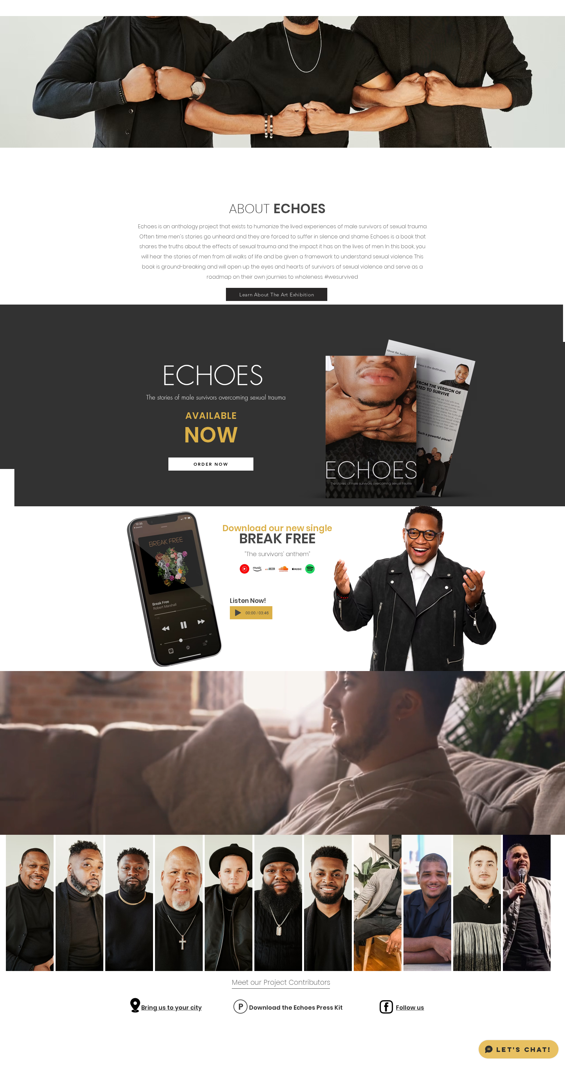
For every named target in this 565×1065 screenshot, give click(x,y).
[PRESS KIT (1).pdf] (240, 1007)
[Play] (238, 612)
